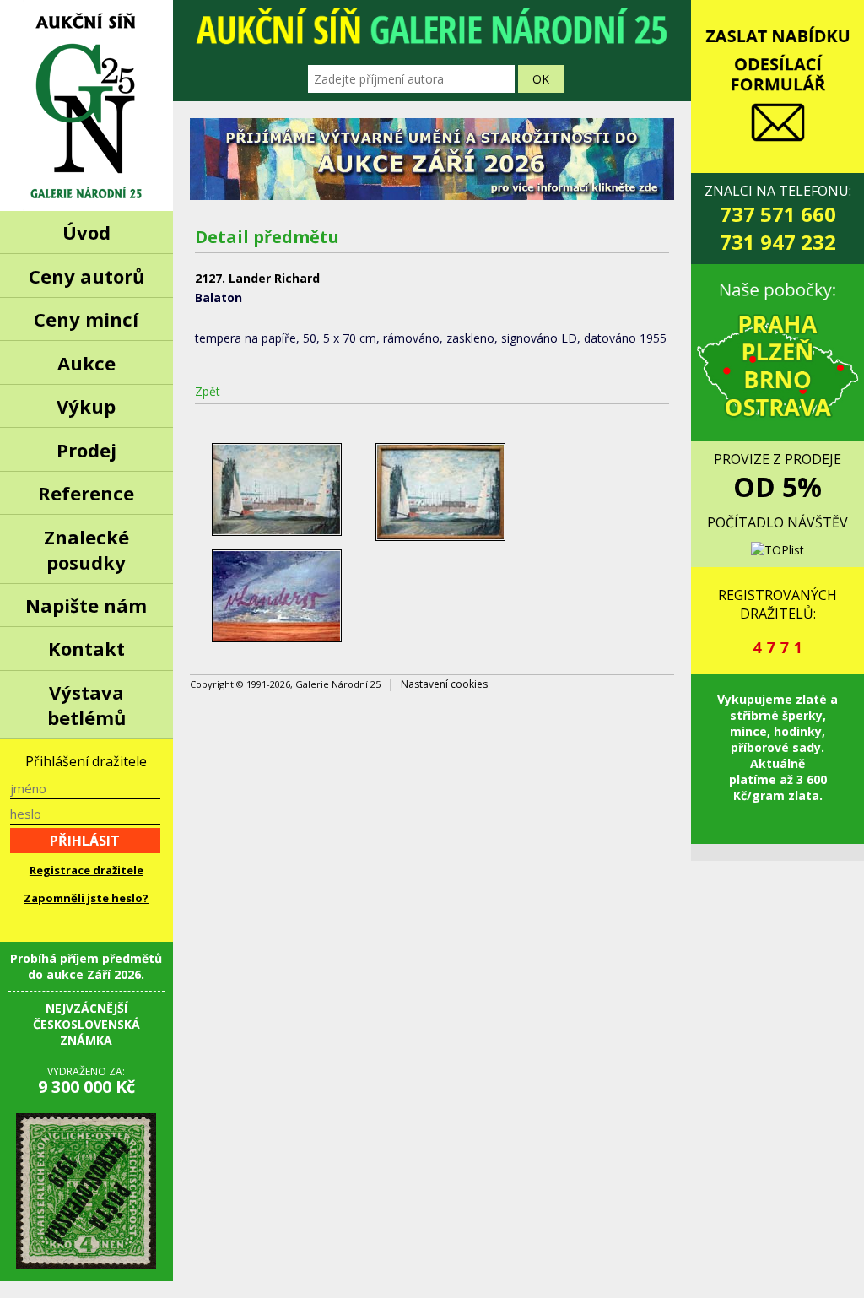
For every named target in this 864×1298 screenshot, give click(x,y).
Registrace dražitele (86, 870)
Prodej (86, 449)
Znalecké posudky (86, 549)
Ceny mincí (86, 319)
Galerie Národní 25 (86, 105)
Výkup (86, 406)
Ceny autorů (86, 276)
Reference (86, 493)
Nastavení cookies (444, 684)
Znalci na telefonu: (778, 218)
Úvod (86, 232)
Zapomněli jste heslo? (86, 898)
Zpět (207, 391)
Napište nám (86, 605)
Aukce (86, 363)
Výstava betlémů (86, 704)
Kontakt (86, 648)
